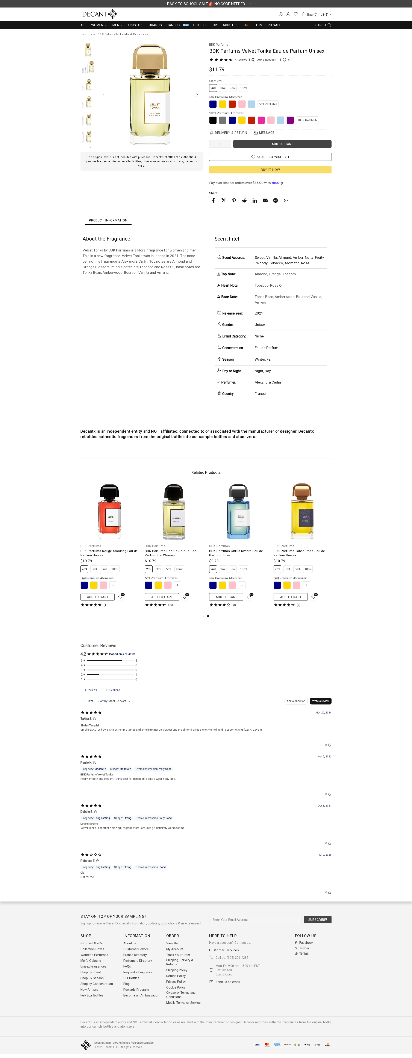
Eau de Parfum (266, 348)
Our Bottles (131, 978)
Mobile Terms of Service (183, 1003)
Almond (285, 257)
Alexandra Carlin (268, 382)
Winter (260, 359)
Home (83, 34)
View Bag (172, 943)
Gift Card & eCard (92, 943)
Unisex (93, 34)
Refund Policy (176, 976)
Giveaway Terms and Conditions (180, 995)
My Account (174, 949)
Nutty (309, 257)
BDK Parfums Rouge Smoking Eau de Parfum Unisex (109, 553)
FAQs (127, 966)
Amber (298, 257)
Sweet (260, 257)
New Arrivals (89, 990)
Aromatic (292, 263)
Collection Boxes (92, 949)
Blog (126, 984)
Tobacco (276, 263)
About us (129, 943)
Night (259, 371)
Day (268, 371)
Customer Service (136, 949)
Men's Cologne (90, 961)
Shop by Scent (90, 972)
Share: (213, 193)
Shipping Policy (176, 970)
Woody (262, 263)
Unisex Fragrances (93, 966)
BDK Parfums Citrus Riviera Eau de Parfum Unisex (236, 553)
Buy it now (270, 170)
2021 (259, 313)
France (260, 393)
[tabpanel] (238, 548)
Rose (305, 263)
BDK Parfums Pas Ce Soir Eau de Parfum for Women (170, 553)
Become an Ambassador (141, 995)
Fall (269, 359)
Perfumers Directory (137, 961)
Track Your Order (178, 955)
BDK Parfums (90, 546)
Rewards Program (136, 990)
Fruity (319, 257)
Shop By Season (92, 978)
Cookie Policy (175, 987)
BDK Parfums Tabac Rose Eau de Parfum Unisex (299, 553)
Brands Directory (135, 955)
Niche (259, 336)
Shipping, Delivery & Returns (179, 962)
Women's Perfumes (94, 955)
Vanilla (271, 257)
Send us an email (228, 982)
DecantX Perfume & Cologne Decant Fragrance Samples (92, 14)
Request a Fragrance (138, 972)
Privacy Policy (176, 982)
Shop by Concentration (96, 984)
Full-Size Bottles (91, 995)
